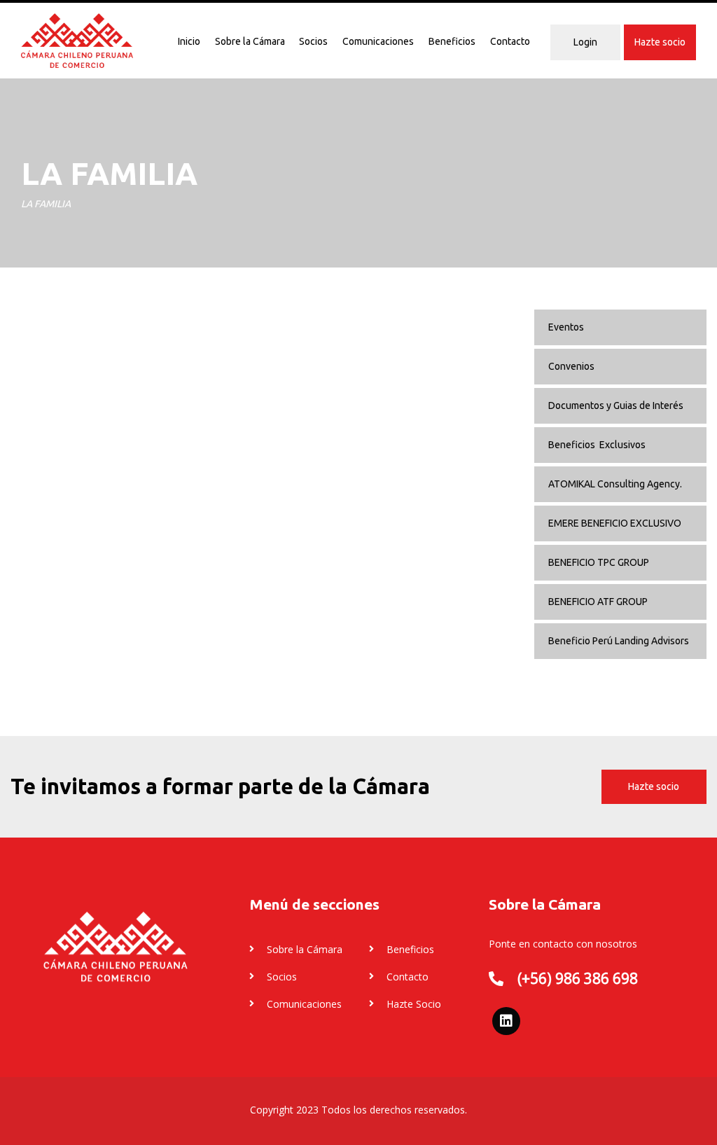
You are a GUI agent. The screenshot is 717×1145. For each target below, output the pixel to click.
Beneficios (452, 41)
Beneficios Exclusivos (597, 444)
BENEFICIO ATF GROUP (598, 601)
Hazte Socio (414, 1004)
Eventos (566, 327)
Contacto (510, 41)
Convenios (571, 366)
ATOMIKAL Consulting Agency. (615, 484)
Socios (313, 41)
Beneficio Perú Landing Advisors (618, 640)
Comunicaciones (378, 41)
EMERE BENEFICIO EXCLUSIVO (614, 523)
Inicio (189, 41)
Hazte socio (659, 42)
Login (585, 42)
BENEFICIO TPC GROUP (598, 562)
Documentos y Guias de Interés (615, 405)
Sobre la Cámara (250, 41)
